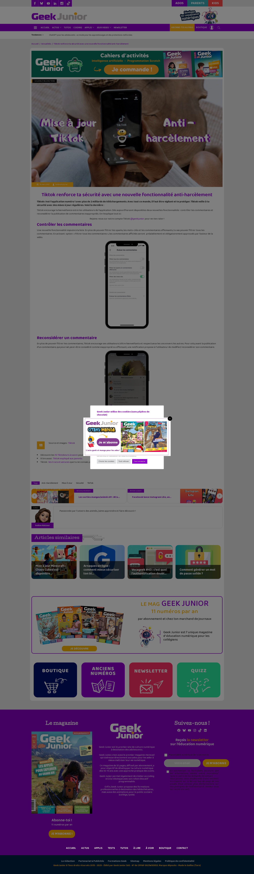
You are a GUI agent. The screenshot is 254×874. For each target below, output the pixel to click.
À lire (137, 848)
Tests (111, 848)
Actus (85, 848)
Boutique (165, 848)
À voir (150, 848)
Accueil (71, 848)
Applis (98, 848)
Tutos (124, 848)
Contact (182, 848)
